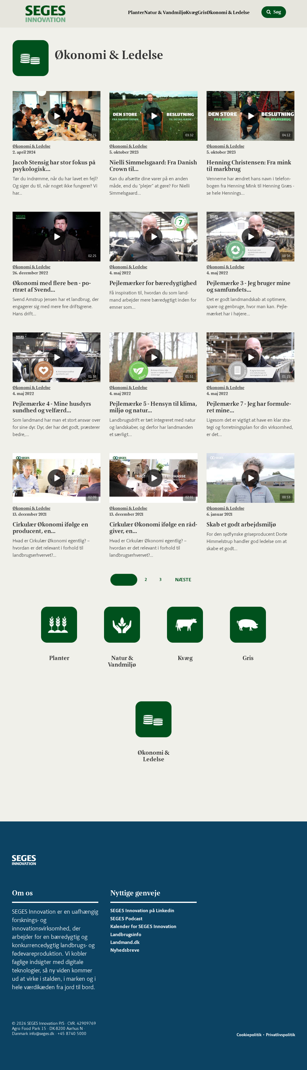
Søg (277, 12)
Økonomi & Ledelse (228, 12)
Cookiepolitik (249, 1034)
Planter (136, 12)
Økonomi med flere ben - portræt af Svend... (52, 286)
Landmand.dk (124, 942)
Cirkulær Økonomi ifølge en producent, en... (50, 528)
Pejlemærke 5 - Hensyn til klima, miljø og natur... (153, 407)
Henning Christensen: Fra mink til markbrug (249, 165)
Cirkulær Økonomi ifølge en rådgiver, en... (153, 528)
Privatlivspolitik (280, 1034)
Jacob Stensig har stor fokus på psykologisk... (54, 165)
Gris (202, 12)
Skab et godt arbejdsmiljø (241, 524)
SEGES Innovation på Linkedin (142, 910)
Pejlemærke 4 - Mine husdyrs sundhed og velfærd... (52, 407)
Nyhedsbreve (124, 950)
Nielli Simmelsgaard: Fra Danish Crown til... (153, 165)
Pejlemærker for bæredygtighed (153, 283)
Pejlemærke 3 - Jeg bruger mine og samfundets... (249, 286)
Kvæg (192, 12)
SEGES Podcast (126, 918)
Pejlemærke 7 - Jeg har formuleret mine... (249, 407)
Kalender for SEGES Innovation (143, 926)
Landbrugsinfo (125, 934)
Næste (183, 579)
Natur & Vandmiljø (165, 12)
